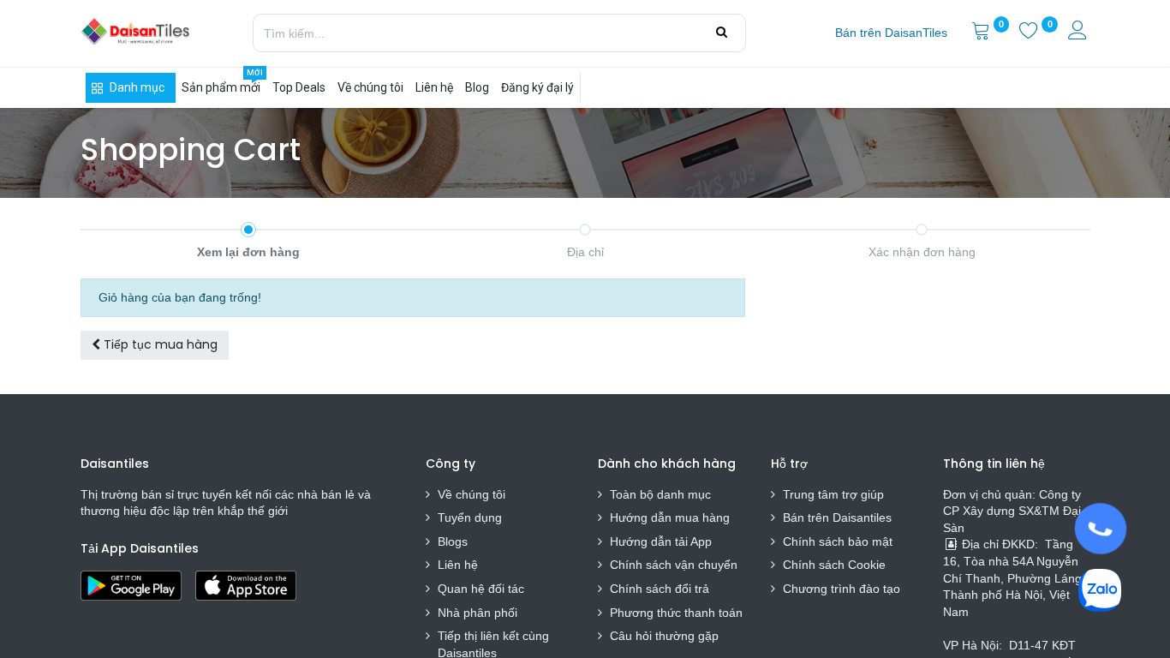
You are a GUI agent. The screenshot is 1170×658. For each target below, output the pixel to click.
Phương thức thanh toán (676, 612)
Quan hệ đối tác (481, 588)
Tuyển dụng (470, 517)
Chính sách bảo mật (837, 541)
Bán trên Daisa (823, 517)
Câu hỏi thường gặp (664, 636)
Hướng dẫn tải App (661, 541)
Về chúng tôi (471, 494)
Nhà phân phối (477, 612)
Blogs (453, 541)
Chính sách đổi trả (659, 588)
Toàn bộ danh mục (660, 494)
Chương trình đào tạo (843, 588)
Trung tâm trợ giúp (833, 494)
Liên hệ (458, 564)
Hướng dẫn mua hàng (670, 517)
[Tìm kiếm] (721, 32)
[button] (155, 345)
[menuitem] (891, 33)
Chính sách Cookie (834, 564)
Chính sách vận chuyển (673, 564)
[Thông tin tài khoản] (1079, 32)
